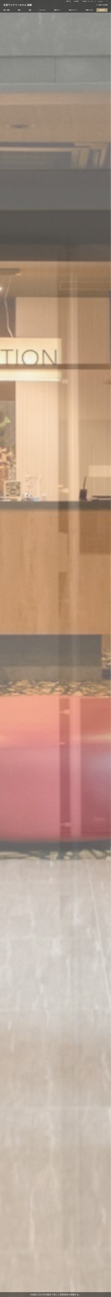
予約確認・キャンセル (87, 1)
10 (71, 1290)
